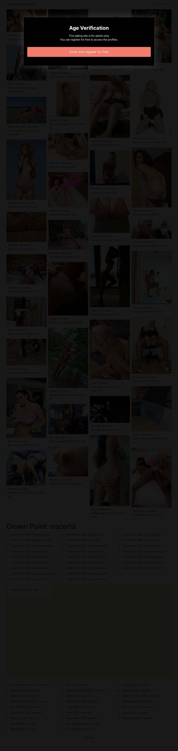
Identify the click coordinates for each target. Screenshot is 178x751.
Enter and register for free (89, 52)
